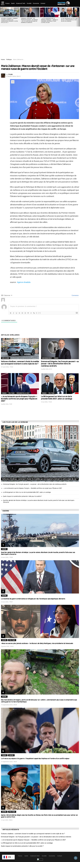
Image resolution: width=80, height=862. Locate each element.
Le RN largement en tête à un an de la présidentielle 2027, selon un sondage (69, 20)
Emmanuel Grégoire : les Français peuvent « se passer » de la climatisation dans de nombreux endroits (29, 20)
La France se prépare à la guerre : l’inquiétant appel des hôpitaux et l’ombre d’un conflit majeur (35, 758)
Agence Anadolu (24, 282)
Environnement (47, 358)
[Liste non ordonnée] (25, 313)
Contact (43, 3)
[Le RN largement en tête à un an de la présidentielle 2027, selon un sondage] (69, 12)
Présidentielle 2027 (23, 393)
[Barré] (19, 313)
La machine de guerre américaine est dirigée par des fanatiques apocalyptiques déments (33, 599)
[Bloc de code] (31, 313)
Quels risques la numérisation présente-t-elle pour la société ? (22, 496)
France (7, 3)
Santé (12, 3)
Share (12, 81)
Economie (36, 3)
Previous (1, 17)
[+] (39, 313)
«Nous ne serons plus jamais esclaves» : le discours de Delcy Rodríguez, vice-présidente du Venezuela (37, 643)
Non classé (5, 358)
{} (36, 313)
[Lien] (33, 313)
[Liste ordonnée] (22, 313)
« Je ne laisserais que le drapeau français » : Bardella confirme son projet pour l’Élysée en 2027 (49, 20)
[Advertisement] (40, 43)
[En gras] (10, 313)
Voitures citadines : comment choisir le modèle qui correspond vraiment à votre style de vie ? (9, 20)
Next (79, 17)
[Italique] (13, 313)
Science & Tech (20, 3)
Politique (11, 393)
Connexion (75, 295)
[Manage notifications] (75, 858)
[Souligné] (16, 313)
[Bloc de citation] (28, 313)
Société (29, 3)
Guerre (4, 549)
